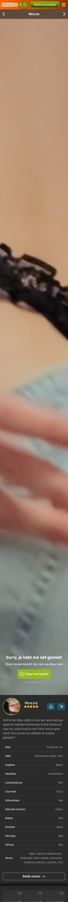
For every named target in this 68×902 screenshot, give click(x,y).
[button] (51, 706)
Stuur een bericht (37, 674)
